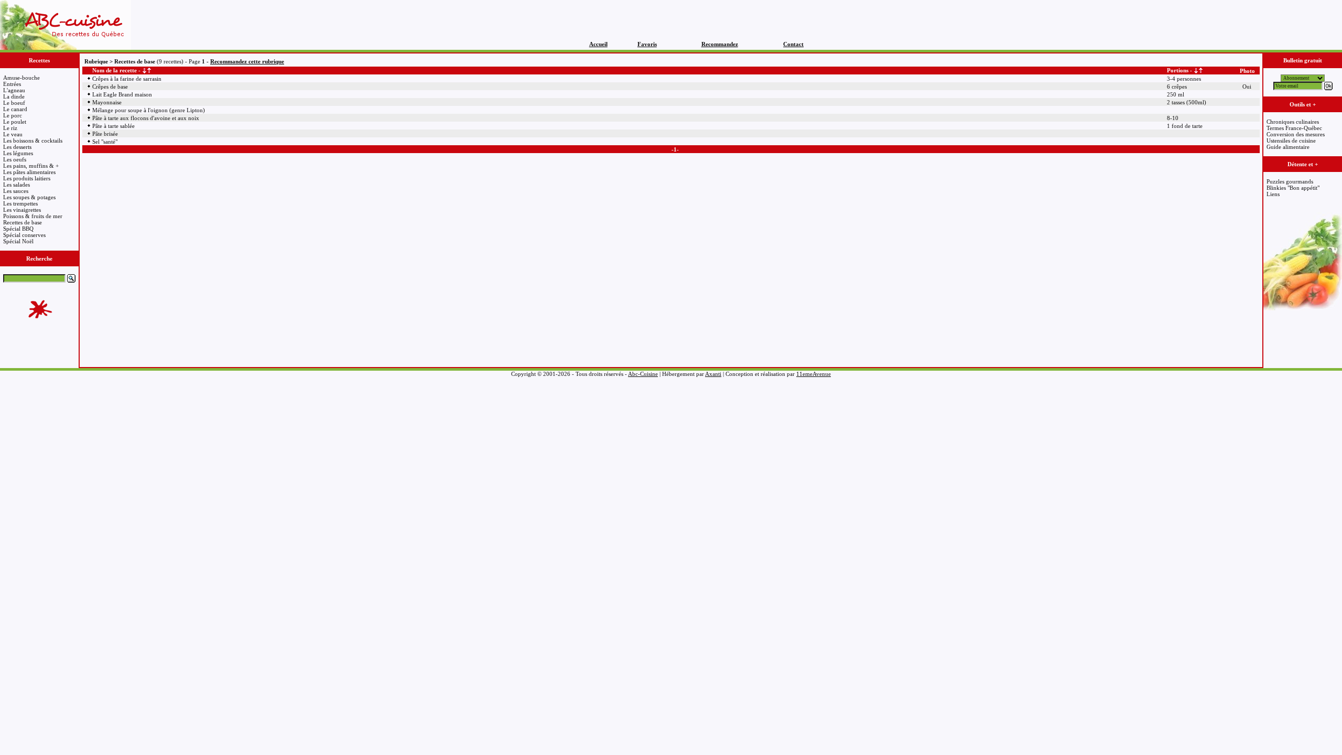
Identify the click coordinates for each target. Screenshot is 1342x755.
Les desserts (17, 147)
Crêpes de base (110, 86)
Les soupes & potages (29, 197)
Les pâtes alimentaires (29, 172)
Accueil (598, 44)
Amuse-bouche (21, 77)
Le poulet (14, 121)
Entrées (12, 84)
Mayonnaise (107, 102)
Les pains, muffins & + (31, 166)
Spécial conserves (24, 235)
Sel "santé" (104, 141)
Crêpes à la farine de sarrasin (126, 79)
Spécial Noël (18, 241)
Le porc (12, 115)
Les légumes (18, 153)
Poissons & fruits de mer (32, 216)
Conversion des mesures (1296, 134)
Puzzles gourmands (1290, 181)
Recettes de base (22, 222)
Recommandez (719, 44)
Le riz (10, 128)
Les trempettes (20, 203)
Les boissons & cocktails (32, 140)
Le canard (15, 109)
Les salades (16, 184)
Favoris (647, 44)
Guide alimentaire (1288, 147)
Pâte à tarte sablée (113, 126)
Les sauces (15, 191)
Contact (793, 44)
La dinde (14, 96)
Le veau (13, 134)
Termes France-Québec (1294, 128)
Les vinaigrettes (22, 210)
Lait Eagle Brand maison (122, 94)
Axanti (713, 374)
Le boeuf (14, 103)
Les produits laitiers (26, 178)
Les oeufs (14, 159)
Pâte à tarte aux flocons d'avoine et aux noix (145, 118)
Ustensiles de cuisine (1291, 140)
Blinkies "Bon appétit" (1293, 188)
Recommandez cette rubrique (247, 61)
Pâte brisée (105, 134)
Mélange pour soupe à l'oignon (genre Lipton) (148, 110)
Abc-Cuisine (643, 374)
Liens (1273, 194)
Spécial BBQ (18, 228)
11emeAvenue (813, 374)
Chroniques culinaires (1293, 121)
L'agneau (14, 90)
